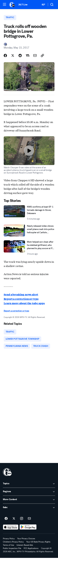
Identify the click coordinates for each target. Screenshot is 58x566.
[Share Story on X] (12, 55)
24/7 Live (23, 4)
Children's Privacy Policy (13, 542)
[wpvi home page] (7, 472)
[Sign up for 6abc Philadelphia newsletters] (29, 518)
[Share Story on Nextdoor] (27, 55)
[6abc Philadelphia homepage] (12, 4)
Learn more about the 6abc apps (24, 303)
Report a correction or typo (21, 299)
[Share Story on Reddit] (20, 55)
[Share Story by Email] (35, 55)
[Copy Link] (42, 55)
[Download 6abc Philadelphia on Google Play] (28, 527)
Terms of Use (8, 545)
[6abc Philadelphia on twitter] (14, 518)
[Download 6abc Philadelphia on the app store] (10, 527)
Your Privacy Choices (26, 539)
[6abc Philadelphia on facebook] (6, 518)
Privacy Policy (9, 539)
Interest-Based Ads (25, 545)
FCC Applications (31, 548)
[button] (4, 4)
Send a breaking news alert (21, 294)
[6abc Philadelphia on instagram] (21, 518)
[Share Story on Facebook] (5, 55)
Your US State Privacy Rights (38, 542)
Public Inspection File (12, 548)
